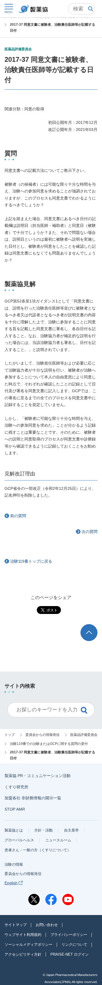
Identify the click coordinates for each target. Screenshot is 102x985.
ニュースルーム (58, 840)
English (11, 883)
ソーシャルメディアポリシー (28, 944)
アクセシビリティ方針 (23, 954)
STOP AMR (15, 809)
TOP (94, 626)
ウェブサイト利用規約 (23, 935)
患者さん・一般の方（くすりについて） (38, 850)
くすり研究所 (16, 787)
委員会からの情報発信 (23, 874)
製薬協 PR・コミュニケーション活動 (38, 775)
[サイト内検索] (81, 8)
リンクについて (74, 944)
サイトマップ (16, 925)
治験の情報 (14, 864)
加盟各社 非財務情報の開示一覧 (33, 798)
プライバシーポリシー (68, 935)
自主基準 (71, 830)
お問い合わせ (47, 925)
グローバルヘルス (19, 840)
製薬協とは (14, 830)
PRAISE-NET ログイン (69, 954)
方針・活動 (43, 830)
